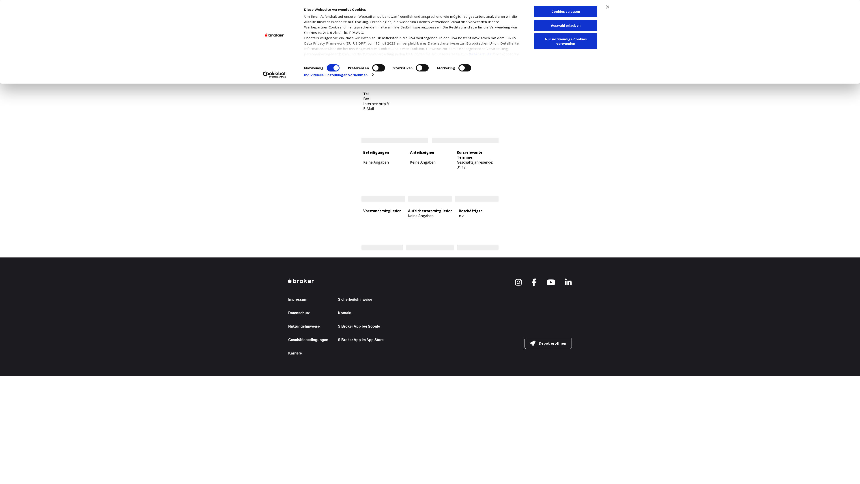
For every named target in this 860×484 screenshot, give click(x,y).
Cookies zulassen (565, 11)
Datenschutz (480, 54)
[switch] (378, 67)
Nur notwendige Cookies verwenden (566, 41)
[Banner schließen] (607, 7)
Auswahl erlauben (565, 25)
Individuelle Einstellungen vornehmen (336, 75)
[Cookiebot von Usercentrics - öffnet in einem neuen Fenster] (274, 74)
